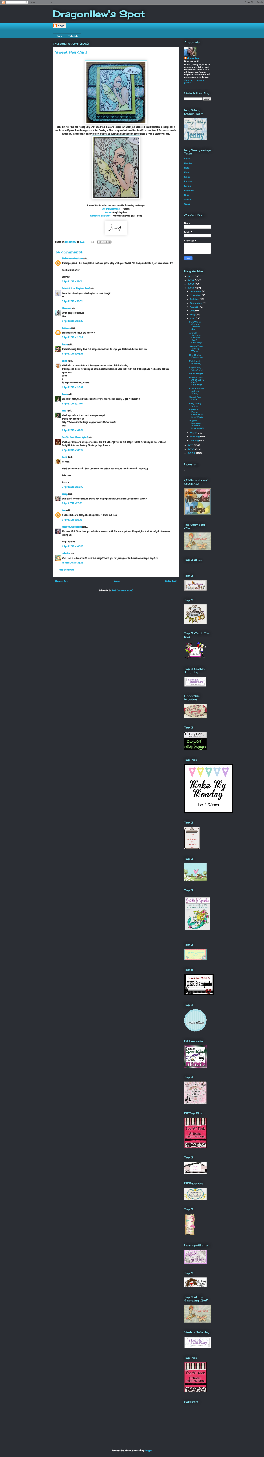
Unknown (66, 328)
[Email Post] (92, 241)
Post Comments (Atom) (122, 590)
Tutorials (73, 36)
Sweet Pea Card (195, 398)
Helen (187, 168)
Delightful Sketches (111, 208)
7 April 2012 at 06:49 (72, 450)
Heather (188, 163)
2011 (190, 445)
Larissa (188, 181)
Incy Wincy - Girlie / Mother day (196, 325)
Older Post (171, 581)
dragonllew (193, 58)
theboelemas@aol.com (72, 258)
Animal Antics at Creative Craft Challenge (195, 337)
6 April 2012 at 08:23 (72, 353)
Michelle (189, 190)
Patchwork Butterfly (195, 362)
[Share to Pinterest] (110, 242)
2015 (191, 276)
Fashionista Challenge (100, 215)
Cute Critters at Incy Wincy (196, 391)
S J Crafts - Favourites (196, 356)
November (196, 295)
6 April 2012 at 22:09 (72, 403)
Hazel (64, 457)
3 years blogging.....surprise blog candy (196, 424)
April (193, 318)
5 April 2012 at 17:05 (72, 281)
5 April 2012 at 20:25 (72, 321)
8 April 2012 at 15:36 (72, 503)
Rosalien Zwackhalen (72, 526)
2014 (191, 280)
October (195, 299)
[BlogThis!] (101, 242)
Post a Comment (66, 569)
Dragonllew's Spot (99, 13)
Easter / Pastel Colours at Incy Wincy (196, 413)
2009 (191, 453)
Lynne (187, 186)
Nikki (186, 195)
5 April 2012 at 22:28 (72, 337)
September (196, 303)
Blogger (148, 1450)
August (194, 307)
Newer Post (61, 581)
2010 (191, 449)
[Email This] (98, 242)
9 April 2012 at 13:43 (72, 519)
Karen (187, 177)
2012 (191, 288)
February (195, 436)
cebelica (66, 553)
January (194, 440)
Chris (187, 158)
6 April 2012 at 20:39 (72, 387)
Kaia (186, 172)
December (196, 291)
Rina (64, 410)
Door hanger (196, 373)
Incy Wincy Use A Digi (196, 368)
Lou (64, 510)
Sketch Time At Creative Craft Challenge (196, 381)
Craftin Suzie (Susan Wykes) (75, 437)
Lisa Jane (66, 308)
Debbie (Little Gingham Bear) (76, 288)
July (192, 310)
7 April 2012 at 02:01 (72, 430)
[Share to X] (104, 242)
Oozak (108, 212)
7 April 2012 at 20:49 (72, 486)
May (193, 314)
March (194, 432)
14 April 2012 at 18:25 (72, 562)
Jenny (65, 494)
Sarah (65, 344)
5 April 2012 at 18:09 (72, 301)
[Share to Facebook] (107, 242)
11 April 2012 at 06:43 (72, 546)
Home (59, 36)
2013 (191, 284)
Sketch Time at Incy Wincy (196, 348)
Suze (187, 204)
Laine (64, 360)
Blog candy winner (195, 404)
